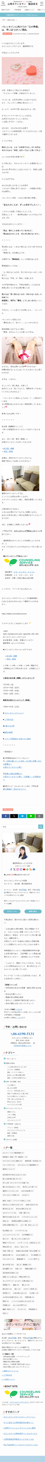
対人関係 (7, 1230)
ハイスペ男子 (33, 1259)
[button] (6, 816)
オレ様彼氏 (36, 1255)
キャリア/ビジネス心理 (14, 1104)
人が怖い (34, 1293)
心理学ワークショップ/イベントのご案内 (20, 1428)
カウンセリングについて (14, 1108)
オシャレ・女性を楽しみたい (16, 1091)
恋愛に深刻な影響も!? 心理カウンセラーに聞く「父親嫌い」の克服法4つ (22, 776)
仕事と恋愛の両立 (10, 1225)
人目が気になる (20, 1293)
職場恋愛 (21, 1259)
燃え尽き (7, 1289)
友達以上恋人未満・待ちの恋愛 (28, 1251)
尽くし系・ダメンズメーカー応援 (16, 1183)
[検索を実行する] (40, 826)
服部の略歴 (8, 732)
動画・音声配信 (12, 1133)
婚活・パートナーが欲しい (15, 1072)
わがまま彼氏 (22, 1255)
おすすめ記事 (27, 1191)
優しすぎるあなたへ (11, 1187)
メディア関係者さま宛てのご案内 (17, 738)
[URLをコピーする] (39, 816)
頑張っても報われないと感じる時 (17, 1093)
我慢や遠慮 (30, 1269)
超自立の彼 (8, 1255)
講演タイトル (9, 1169)
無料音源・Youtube (33, 1161)
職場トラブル (9, 1243)
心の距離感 (27, 1235)
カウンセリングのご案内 (12, 1161)
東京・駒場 (8, 451)
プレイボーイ (8, 1259)
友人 (6, 1239)
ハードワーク (21, 1230)
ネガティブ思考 (30, 1289)
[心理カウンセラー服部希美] (22, 3)
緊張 (6, 1301)
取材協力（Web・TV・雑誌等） (15, 1157)
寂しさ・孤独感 (24, 1264)
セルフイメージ (9, 1213)
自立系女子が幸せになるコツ (14, 1175)
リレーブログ (9, 1165)
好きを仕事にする (23, 1209)
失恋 (18, 1269)
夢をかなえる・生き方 (14, 1102)
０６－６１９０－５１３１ (24, 572)
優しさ (26, 1285)
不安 (5, 1313)
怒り (18, 1289)
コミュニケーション (11, 1235)
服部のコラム (11, 1112)
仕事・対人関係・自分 (13, 1081)
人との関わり (11, 1085)
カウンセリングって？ (14, 1120)
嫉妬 (16, 1285)
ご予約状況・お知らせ (13, 1124)
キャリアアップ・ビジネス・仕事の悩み (18, 1281)
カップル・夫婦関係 (13, 1069)
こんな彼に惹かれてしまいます (17, 1067)
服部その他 (10, 1136)
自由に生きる (32, 1204)
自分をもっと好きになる (13, 1204)
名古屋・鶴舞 (9, 448)
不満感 (6, 1305)
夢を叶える (8, 1209)
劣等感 (6, 1293)
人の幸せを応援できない (12, 1297)
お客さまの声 (9, 726)
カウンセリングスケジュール (16, 1130)
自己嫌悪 (7, 1269)
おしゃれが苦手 (20, 1305)
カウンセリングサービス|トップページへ (20, 1417)
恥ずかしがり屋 (30, 1187)
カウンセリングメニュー (14, 713)
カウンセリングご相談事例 (28, 1165)
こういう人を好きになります (23, 1301)
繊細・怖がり (9, 1309)
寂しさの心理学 (12, 1088)
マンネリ (22, 1309)
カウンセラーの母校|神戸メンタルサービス (20, 1433)
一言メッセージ (11, 1059)
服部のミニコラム (10, 1191)
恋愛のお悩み (7, 34)
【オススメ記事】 (12, 1139)
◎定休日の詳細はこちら (23, 1045)
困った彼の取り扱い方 (12, 1179)
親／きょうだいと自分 (21, 1239)
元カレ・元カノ (21, 1247)
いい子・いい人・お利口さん (29, 1243)
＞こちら (19, 1017)
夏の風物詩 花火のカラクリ (15, 789)
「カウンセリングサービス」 (19, 1402)
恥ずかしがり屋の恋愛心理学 (16, 1075)
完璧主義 (29, 1297)
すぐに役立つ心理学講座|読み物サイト (19, 1422)
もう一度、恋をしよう (29, 1225)
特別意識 (33, 1309)
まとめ (25, 1195)
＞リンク (19, 1009)
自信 (6, 1221)
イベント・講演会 (12, 1127)
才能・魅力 (24, 1213)
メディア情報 (11, 1115)
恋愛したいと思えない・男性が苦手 (16, 1277)
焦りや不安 (8, 1264)
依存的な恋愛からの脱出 (21, 1221)
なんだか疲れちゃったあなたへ (17, 1096)
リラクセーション (29, 1217)
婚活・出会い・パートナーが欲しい (16, 1200)
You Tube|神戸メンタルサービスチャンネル (21, 1444)
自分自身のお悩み (10, 1273)
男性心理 (7, 1247)
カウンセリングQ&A (11, 1195)
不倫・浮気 (8, 1251)
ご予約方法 (8, 719)
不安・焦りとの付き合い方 (15, 1099)
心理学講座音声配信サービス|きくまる (19, 1439)
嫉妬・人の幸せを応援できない (17, 1078)
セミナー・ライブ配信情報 (13, 1153)
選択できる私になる (11, 1217)
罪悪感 (6, 1285)
